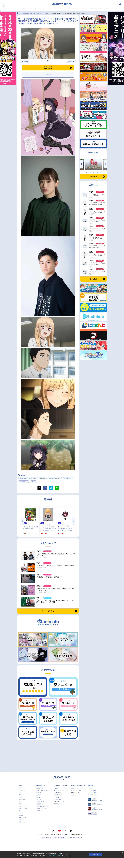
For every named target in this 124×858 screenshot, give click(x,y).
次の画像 (70, 61)
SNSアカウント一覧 (59, 801)
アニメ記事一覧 (40, 801)
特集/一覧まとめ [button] (40, 785)
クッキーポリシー (58, 792)
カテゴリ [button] (21, 785)
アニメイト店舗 (92, 792)
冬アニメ (38, 799)
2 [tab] (88, 172)
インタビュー (68, 478)
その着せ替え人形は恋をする (28, 478)
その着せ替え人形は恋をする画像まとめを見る (48, 67)
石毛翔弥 (51, 478)
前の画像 (26, 61)
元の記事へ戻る (48, 74)
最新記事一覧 (39, 788)
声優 (59, 478)
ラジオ (21, 797)
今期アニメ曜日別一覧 (41, 790)
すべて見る (93, 279)
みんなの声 (22, 799)
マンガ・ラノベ (23, 806)
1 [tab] (86, 172)
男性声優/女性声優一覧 (42, 806)
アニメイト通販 (92, 790)
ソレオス (73, 795)
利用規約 (56, 788)
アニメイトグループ (93, 795)
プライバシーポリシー (59, 790)
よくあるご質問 (57, 799)
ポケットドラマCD (75, 792)
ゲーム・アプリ (23, 808)
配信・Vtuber (22, 817)
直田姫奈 (42, 478)
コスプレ (21, 813)
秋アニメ (38, 797)
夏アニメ (38, 795)
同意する (95, 854)
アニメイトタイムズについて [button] (61, 785)
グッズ (21, 801)
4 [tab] (93, 172)
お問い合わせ (57, 797)
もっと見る (93, 176)
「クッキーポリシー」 (54, 855)
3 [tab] (91, 172)
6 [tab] (98, 172)
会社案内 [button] (90, 785)
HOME (21, 788)
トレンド (21, 819)
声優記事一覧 (39, 804)
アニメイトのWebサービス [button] (78, 785)
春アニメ (38, 792)
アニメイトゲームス (76, 790)
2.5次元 (21, 815)
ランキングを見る (48, 611)
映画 (20, 804)
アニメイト (91, 788)
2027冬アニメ (24, 481)
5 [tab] (95, 172)
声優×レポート (40, 810)
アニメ (33, 481)
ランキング (22, 790)
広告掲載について (58, 804)
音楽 (20, 810)
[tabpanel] (93, 164)
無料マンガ (22, 822)
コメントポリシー (58, 795)
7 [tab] (100, 172)
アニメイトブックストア (77, 788)
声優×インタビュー (41, 808)
